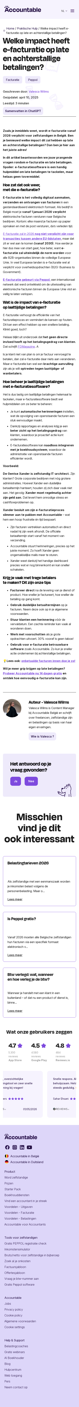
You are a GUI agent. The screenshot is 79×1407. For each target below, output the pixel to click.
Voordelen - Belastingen (20, 1218)
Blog (7, 1364)
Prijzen (8, 1183)
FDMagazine (26, 346)
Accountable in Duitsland (26, 1162)
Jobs (7, 1303)
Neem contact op (16, 1387)
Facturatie (12, 80)
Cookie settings (14, 1327)
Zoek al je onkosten (17, 1261)
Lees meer (15, 899)
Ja (15, 781)
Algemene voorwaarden (20, 1321)
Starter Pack (12, 1189)
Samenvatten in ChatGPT (23, 111)
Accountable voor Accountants (25, 1224)
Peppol (32, 80)
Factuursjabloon (15, 1267)
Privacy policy (13, 1309)
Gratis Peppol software (19, 1284)
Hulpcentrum (12, 1369)
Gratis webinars (14, 1352)
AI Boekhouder (14, 1358)
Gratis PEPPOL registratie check (25, 1243)
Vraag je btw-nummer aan (21, 1278)
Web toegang (13, 1375)
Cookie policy (13, 1315)
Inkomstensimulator (17, 1249)
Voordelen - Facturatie (19, 1212)
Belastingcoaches (16, 1346)
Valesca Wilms (39, 91)
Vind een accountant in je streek (25, 1201)
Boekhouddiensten (16, 1195)
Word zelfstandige (16, 1177)
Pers (7, 1381)
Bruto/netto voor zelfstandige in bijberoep (31, 1255)
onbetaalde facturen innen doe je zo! (48, 661)
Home (10, 28)
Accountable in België (24, 1156)
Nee (31, 781)
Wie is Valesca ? (42, 736)
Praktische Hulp (27, 28)
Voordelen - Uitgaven (18, 1207)
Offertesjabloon (14, 1273)
